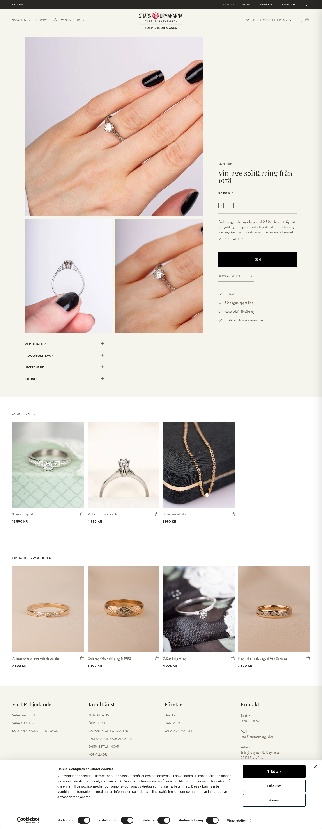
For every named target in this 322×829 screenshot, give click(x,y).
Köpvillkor (97, 754)
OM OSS (170, 715)
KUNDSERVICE (266, 4)
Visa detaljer (236, 820)
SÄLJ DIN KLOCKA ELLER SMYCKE (269, 20)
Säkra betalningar (103, 747)
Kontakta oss (99, 715)
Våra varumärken (179, 731)
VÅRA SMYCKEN (23, 715)
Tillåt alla (274, 771)
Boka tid (228, 4)
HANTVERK (172, 723)
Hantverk (289, 4)
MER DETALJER (230, 239)
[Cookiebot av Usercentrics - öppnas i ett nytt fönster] (28, 820)
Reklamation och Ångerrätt (111, 739)
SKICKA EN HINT (230, 276)
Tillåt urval (274, 786)
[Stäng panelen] (315, 766)
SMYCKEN (19, 20)
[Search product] (305, 4)
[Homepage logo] (161, 20)
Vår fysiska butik (66, 20)
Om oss (245, 4)
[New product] (48, 465)
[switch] (127, 820)
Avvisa (274, 800)
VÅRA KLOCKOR (23, 723)
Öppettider (97, 723)
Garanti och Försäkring (108, 731)
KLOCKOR (42, 20)
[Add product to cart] (82, 514)
